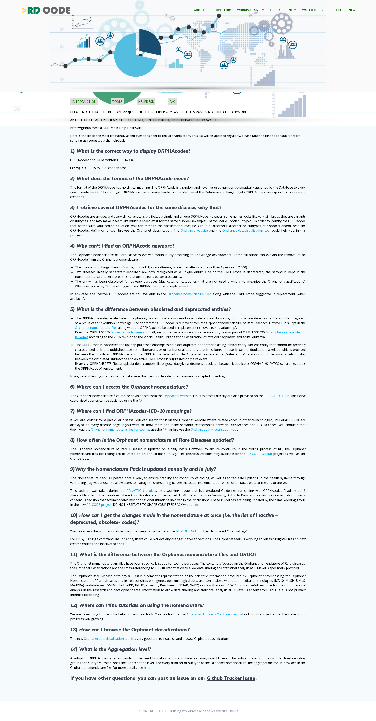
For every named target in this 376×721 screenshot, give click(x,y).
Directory (223, 10)
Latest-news (346, 10)
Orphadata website (178, 396)
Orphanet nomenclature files (189, 294)
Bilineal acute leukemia (127, 332)
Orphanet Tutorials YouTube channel (215, 614)
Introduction (84, 101)
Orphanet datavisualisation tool (246, 230)
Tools (117, 101)
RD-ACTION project (141, 490)
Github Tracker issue (231, 678)
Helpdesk (146, 101)
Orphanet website (194, 230)
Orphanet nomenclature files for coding (120, 429)
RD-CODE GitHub (276, 396)
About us (202, 10)
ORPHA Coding (281, 10)
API (141, 400)
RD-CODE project (98, 504)
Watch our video (316, 10)
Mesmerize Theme (224, 711)
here (147, 667)
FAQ (172, 101)
